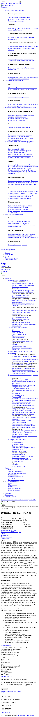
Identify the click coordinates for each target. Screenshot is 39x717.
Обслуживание (13, 475)
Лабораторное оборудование (14, 80)
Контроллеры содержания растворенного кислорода (20, 155)
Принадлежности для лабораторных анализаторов (23, 78)
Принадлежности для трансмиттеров (20, 206)
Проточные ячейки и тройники (22, 410)
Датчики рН (12, 165)
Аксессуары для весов (22, 104)
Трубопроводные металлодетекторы (20, 135)
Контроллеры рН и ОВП (16, 149)
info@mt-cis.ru (5, 269)
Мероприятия (9, 254)
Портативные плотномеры (20, 319)
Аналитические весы (19, 334)
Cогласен (4, 689)
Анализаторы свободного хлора (23, 195)
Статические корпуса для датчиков (23, 412)
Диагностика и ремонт (15, 471)
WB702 (33, 500)
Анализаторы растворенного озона (19, 198)
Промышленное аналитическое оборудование (19, 141)
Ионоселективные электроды (17, 170)
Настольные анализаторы (16, 37)
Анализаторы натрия (19, 422)
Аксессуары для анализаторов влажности (23, 105)
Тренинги (11, 478)
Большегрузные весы (15, 226)
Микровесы (12, 88)
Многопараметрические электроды (23, 405)
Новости (7, 253)
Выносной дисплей (20, 245)
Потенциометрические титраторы (19, 28)
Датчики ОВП (16, 397)
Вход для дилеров (15, 3)
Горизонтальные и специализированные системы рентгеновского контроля (18, 118)
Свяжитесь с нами (15, 691)
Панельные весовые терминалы (22, 456)
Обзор (3, 533)
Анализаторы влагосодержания (18, 97)
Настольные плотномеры (16, 68)
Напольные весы (25, 221)
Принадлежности (6, 537)
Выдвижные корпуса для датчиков (26, 184)
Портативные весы (32, 89)
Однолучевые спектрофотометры (19, 19)
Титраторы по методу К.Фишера (22, 292)
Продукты (4, 7)
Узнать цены (5, 3)
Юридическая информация (25, 715)
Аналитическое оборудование (14, 10)
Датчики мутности (23, 165)
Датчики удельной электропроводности (25, 166)
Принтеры (11, 104)
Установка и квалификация (17, 473)
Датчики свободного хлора (21, 403)
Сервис (3, 263)
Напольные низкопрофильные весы (18, 224)
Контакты (4, 264)
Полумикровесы (21, 88)
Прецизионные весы (18, 89)
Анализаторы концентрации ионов (19, 196)
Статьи (7, 256)
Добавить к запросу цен (8, 530)
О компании (5, 266)
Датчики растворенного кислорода (19, 168)
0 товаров (4, 271)
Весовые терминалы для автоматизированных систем (20, 236)
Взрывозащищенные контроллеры (19, 157)
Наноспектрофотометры (16, 21)
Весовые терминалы (14, 234)
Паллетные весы (29, 225)
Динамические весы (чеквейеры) (19, 127)
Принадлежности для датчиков (18, 207)
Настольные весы (14, 221)
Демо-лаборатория (10, 259)
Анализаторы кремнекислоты (18, 193)
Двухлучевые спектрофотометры (19, 17)
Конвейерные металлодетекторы (18, 136)
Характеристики (6, 535)
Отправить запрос (7, 528)
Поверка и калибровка (15, 476)
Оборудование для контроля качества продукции (20, 107)
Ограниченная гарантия (16, 480)
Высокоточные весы (14, 223)
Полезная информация (8, 249)
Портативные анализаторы (21, 297)
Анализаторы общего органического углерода (23, 191)
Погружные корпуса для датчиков (19, 181)
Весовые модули (32, 237)
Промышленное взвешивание (14, 214)
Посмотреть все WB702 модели (11, 532)
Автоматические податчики (17, 77)
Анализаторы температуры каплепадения (21, 60)
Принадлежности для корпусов (18, 209)
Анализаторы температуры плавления (20, 59)
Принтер (11, 245)
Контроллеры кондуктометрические (17, 153)
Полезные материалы (11, 258)
